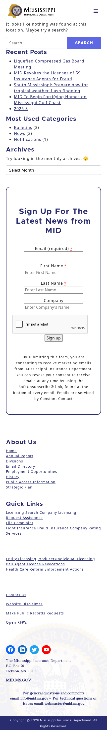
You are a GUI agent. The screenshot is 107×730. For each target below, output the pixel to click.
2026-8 (21, 108)
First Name (53, 266)
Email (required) (53, 248)
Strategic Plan (19, 487)
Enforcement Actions (64, 569)
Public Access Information (30, 482)
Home (11, 450)
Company (53, 300)
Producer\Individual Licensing (66, 558)
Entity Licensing (21, 558)
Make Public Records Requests (35, 613)
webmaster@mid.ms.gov (64, 703)
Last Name (53, 283)
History (12, 476)
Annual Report (19, 456)
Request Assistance (24, 517)
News (19, 133)
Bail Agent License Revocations (35, 564)
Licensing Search (22, 512)
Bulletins (23, 127)
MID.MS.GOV (18, 679)
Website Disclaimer (24, 604)
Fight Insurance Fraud (27, 528)
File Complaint (19, 522)
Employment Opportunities (31, 471)
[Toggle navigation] (95, 11)
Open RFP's (16, 622)
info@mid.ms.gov (34, 698)
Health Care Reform (24, 569)
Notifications (27, 139)
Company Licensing (57, 512)
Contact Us (16, 594)
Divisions (14, 461)
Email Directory (20, 466)
